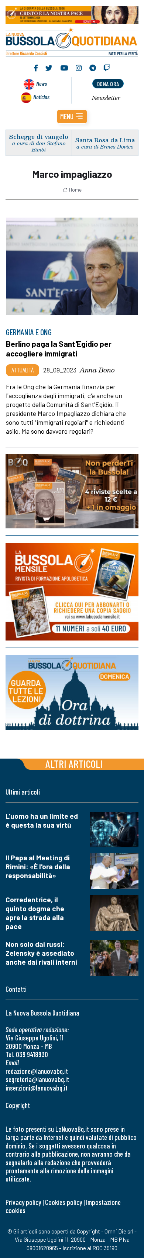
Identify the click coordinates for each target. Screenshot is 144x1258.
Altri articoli (74, 763)
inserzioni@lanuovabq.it (37, 1087)
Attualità (22, 370)
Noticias (41, 96)
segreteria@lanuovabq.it (37, 1079)
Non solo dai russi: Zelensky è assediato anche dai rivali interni (41, 953)
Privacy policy (23, 1202)
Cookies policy (63, 1202)
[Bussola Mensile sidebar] (72, 592)
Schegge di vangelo (38, 136)
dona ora (108, 83)
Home (75, 190)
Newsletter (106, 97)
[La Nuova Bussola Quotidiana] (72, 41)
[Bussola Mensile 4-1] (72, 491)
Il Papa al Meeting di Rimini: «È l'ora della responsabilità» (38, 866)
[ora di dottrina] (72, 692)
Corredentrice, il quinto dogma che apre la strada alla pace (35, 913)
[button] (72, 116)
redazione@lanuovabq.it (37, 1071)
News (41, 83)
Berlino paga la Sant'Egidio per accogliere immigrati (59, 348)
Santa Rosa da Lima (105, 139)
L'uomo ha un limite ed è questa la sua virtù (42, 820)
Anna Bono (97, 370)
